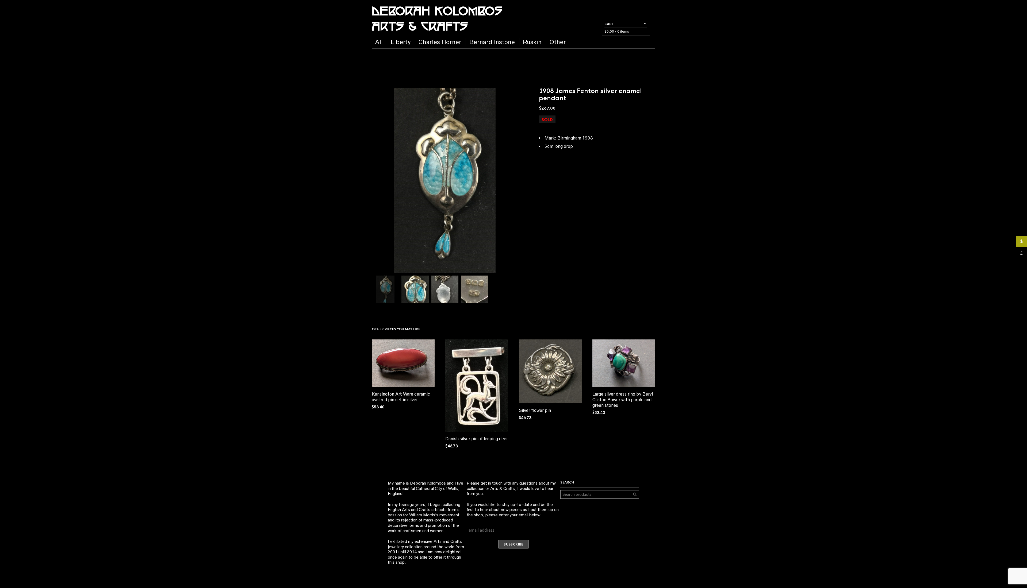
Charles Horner (440, 42)
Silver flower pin (535, 410)
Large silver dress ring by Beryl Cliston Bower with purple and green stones (622, 400)
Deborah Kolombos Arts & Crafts (437, 18)
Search (635, 494)
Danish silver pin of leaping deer (476, 438)
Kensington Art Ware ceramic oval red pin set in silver (401, 397)
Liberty (401, 42)
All (379, 42)
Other (558, 42)
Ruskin (532, 42)
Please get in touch (485, 483)
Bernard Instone (492, 42)
